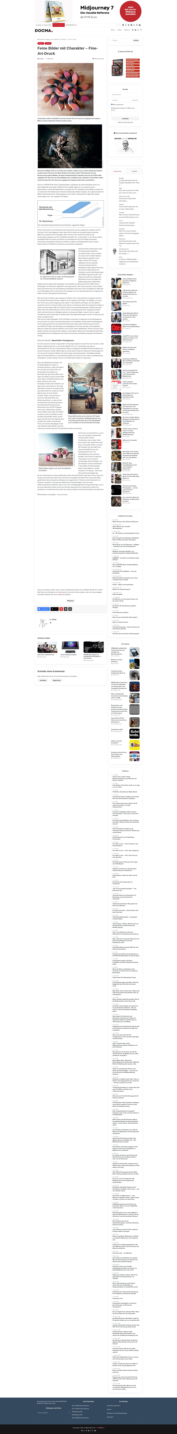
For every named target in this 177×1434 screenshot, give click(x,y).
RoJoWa (121, 178)
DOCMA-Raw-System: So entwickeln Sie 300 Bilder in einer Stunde (92, 656)
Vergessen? (135, 100)
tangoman (122, 229)
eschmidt (121, 212)
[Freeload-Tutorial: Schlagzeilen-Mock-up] (134, 675)
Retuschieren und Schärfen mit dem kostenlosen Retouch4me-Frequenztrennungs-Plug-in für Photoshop (119, 709)
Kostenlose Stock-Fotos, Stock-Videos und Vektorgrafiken (119, 754)
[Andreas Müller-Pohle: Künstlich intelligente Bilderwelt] (116, 283)
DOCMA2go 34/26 (77, 1411)
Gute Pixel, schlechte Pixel (45, 654)
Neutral (71, 601)
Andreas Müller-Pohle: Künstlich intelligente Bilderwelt (130, 280)
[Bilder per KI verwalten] (116, 444)
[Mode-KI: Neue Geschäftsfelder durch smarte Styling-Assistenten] (116, 467)
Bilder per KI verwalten (130, 440)
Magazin (48, 39)
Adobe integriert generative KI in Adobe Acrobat (130, 383)
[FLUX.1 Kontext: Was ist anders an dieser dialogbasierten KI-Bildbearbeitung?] (116, 433)
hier (57, 592)
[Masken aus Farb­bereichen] (134, 664)
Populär (134, 171)
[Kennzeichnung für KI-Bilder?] (116, 306)
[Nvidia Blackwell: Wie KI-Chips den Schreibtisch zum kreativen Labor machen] (116, 317)
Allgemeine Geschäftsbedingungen (117, 1413)
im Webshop (60, 594)
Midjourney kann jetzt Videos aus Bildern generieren (129, 349)
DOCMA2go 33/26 (77, 1414)
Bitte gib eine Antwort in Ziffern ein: (123, 108)
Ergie (120, 188)
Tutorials (48, 43)
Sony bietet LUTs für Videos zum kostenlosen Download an (119, 720)
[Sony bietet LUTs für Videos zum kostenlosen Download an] (134, 722)
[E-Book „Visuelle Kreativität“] (134, 745)
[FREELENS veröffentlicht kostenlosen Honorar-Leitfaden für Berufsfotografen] (134, 652)
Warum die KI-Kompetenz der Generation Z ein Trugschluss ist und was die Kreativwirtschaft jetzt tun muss (131, 408)
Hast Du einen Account (125, 122)
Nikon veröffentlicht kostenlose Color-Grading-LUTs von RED (119, 696)
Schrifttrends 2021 (117, 729)
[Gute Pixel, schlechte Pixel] (47, 647)
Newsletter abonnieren (113, 1405)
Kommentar (117, 171)
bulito (120, 257)
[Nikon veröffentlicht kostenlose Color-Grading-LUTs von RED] (134, 698)
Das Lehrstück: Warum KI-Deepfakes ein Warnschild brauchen (131, 499)
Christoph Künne (124, 249)
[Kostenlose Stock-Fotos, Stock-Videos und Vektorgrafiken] (134, 756)
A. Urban (41, 58)
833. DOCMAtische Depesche (80, 1405)
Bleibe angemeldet (117, 104)
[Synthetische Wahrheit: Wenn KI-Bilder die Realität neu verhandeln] (116, 363)
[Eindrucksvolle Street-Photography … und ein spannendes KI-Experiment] (116, 490)
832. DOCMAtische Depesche (80, 1408)
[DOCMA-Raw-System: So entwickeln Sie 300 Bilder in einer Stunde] (94, 647)
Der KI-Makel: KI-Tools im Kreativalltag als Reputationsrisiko (131, 395)
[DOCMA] (44, 30)
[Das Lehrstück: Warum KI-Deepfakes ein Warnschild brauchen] (116, 501)
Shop (112, 30)
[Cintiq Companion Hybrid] (70, 647)
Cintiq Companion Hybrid (68, 654)
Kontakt (109, 1409)
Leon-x (121, 220)
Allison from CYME (124, 196)
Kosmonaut (122, 239)
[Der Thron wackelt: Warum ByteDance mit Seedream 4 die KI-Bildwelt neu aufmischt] (116, 421)
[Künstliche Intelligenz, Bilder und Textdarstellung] (116, 329)
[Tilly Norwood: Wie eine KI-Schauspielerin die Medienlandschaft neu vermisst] (116, 294)
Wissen (126, 30)
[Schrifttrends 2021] (134, 734)
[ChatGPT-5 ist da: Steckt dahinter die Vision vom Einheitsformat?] (116, 340)
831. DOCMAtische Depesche (80, 1418)
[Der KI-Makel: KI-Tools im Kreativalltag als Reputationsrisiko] (116, 397)
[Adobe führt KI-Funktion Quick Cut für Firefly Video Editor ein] (116, 479)
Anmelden (125, 118)
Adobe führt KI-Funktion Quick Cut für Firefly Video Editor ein (131, 476)
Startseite (42, 39)
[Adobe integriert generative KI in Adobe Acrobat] (116, 386)
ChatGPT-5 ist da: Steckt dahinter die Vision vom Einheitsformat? (130, 338)
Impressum (110, 1417)
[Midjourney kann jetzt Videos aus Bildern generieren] (116, 351)
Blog (119, 30)
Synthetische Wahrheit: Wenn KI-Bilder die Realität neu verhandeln (131, 360)
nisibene (121, 204)
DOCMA (100, 1427)
